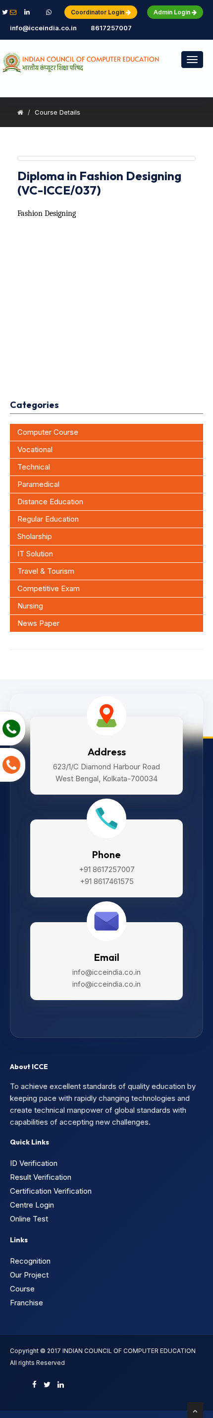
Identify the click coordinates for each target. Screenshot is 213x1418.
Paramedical (38, 484)
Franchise (26, 1302)
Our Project (29, 1275)
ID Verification (33, 1163)
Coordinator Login (98, 12)
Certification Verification (51, 1191)
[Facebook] (34, 1384)
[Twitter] (47, 1384)
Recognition (30, 1261)
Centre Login (32, 1205)
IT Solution (35, 553)
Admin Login (173, 12)
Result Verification (40, 1177)
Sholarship (34, 536)
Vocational (35, 449)
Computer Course (47, 432)
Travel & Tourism (45, 571)
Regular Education (48, 519)
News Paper (38, 623)
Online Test (29, 1218)
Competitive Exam (48, 588)
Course (22, 1288)
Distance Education (50, 501)
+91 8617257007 (111, 20)
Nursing (30, 605)
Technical (33, 467)
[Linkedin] (60, 1384)
